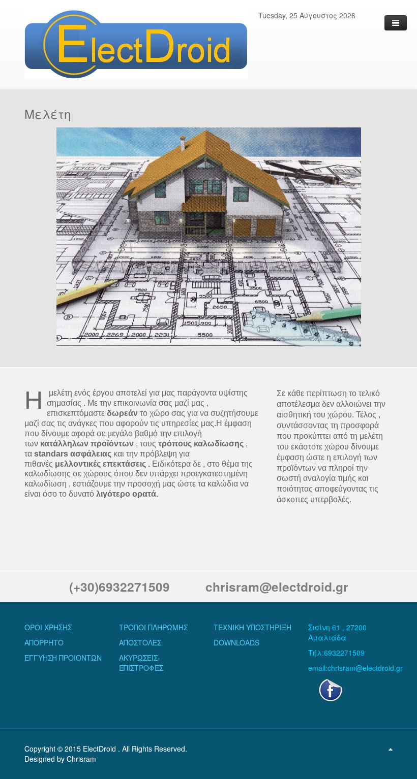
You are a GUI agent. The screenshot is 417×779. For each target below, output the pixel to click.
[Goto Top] (391, 748)
